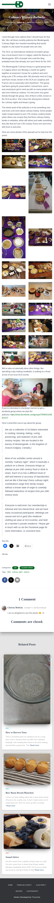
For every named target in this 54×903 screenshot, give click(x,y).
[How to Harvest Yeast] (27, 689)
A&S (15, 567)
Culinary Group (27, 567)
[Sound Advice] (27, 831)
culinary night (17, 572)
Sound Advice (12, 857)
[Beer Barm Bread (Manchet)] (27, 769)
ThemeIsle (36, 897)
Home (10, 885)
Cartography (32, 891)
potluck (26, 572)
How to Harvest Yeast (16, 732)
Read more (34, 745)
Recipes (19, 891)
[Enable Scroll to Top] (49, 898)
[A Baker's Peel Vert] (13, 4)
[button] (13, 145)
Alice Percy (41, 885)
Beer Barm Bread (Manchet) (20, 793)
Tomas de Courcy (24, 885)
